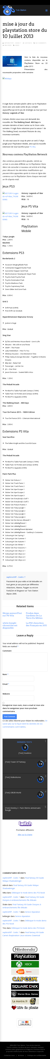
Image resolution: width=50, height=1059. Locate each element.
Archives (21, 1055)
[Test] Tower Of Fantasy (15, 762)
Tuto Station (21, 1045)
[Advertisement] (25, 853)
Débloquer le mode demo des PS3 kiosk (28, 892)
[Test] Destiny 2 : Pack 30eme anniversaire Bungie (23, 809)
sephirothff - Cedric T (12, 43)
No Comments (41, 43)
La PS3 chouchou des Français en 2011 (36, 624)
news (17, 45)
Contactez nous (9, 1055)
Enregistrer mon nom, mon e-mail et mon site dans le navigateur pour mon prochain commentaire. (23, 708)
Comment (7, 651)
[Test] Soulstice (25, 753)
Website (6, 694)
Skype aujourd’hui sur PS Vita (12, 614)
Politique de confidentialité (36, 1055)
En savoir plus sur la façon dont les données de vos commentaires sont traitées (25, 723)
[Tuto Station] (14, 15)
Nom (5, 674)
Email (5, 684)
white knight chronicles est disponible (10, 625)
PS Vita (32, 147)
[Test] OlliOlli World (13, 792)
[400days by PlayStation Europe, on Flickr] (25, 88)
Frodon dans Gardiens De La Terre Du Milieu (34, 615)
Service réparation (32, 912)
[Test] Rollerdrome (13, 777)
